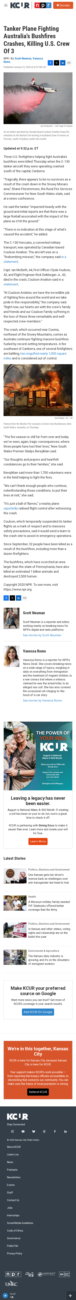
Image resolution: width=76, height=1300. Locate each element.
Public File (12, 1246)
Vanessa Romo (34, 651)
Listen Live (13, 1154)
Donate (65, 5)
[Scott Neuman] (11, 618)
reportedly (11, 508)
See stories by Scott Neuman (42, 635)
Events (11, 1185)
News (10, 1162)
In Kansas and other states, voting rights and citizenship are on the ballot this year (49, 932)
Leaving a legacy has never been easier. (38, 800)
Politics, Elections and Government (49, 869)
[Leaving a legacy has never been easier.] (38, 756)
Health (32, 896)
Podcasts (12, 1170)
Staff (10, 1192)
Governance (14, 1238)
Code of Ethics (15, 1230)
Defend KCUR (38, 1092)
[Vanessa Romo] (11, 656)
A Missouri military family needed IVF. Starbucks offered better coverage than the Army (49, 905)
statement (11, 284)
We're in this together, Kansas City (38, 1051)
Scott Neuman (23, 58)
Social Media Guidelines (20, 1223)
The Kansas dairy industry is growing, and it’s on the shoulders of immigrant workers (48, 960)
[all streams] (71, 1295)
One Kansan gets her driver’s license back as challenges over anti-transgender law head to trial (48, 878)
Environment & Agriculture (43, 950)
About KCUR (14, 1147)
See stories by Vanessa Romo (42, 700)
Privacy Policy (14, 1253)
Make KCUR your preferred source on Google (38, 991)
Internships (13, 1215)
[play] (5, 1295)
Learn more (38, 841)
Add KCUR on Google (38, 1012)
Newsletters (14, 1177)
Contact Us (13, 1200)
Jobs (10, 1208)
